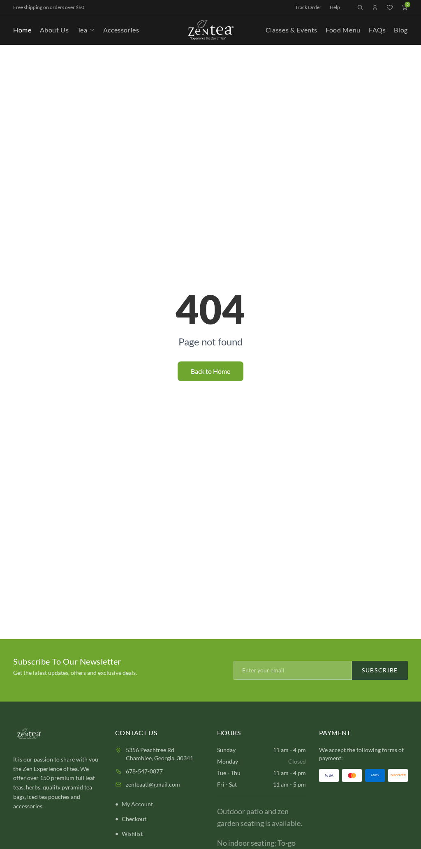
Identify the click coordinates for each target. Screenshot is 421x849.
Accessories (121, 30)
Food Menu (343, 30)
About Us (54, 30)
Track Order (308, 7)
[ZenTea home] (210, 30)
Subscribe (380, 670)
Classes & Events (291, 30)
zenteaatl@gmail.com (153, 784)
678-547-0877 (144, 771)
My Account (137, 804)
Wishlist (132, 833)
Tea (82, 30)
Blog (401, 30)
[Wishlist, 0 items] (389, 7)
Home (22, 30)
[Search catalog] (360, 7)
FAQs (377, 30)
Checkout (134, 818)
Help (335, 7)
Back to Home (210, 371)
